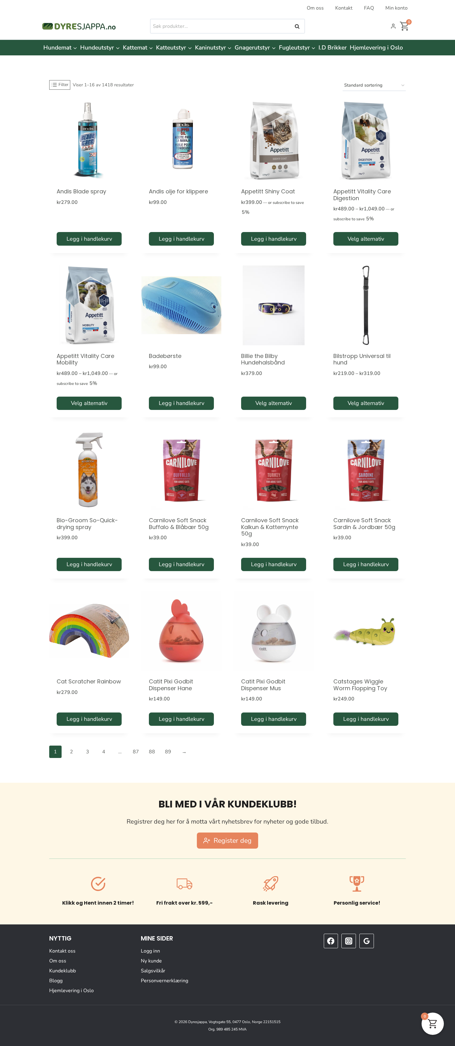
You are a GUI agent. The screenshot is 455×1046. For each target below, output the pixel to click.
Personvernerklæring (164, 980)
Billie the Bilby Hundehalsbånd (263, 359)
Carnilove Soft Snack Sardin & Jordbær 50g (364, 523)
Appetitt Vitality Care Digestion (362, 194)
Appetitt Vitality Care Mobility (85, 359)
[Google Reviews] (366, 941)
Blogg (56, 980)
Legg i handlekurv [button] (89, 239)
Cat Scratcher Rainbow (89, 681)
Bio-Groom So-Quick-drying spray (87, 523)
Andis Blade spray (81, 191)
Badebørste (165, 356)
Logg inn (150, 951)
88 (152, 751)
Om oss (315, 8)
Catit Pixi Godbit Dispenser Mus (263, 685)
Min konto (396, 8)
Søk (297, 26)
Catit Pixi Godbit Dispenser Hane (171, 685)
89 (168, 751)
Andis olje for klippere (178, 191)
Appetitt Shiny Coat (268, 191)
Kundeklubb (62, 970)
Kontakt (344, 8)
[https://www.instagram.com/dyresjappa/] (348, 941)
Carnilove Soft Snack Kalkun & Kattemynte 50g (270, 526)
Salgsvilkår (153, 970)
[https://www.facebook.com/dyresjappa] (331, 941)
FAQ (369, 8)
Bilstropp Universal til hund (362, 359)
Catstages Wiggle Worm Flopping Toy (360, 685)
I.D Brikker (332, 48)
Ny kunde (151, 961)
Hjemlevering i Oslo (376, 48)
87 (136, 751)
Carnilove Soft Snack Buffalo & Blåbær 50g (179, 523)
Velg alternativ (366, 239)
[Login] (393, 26)
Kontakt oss (62, 951)
